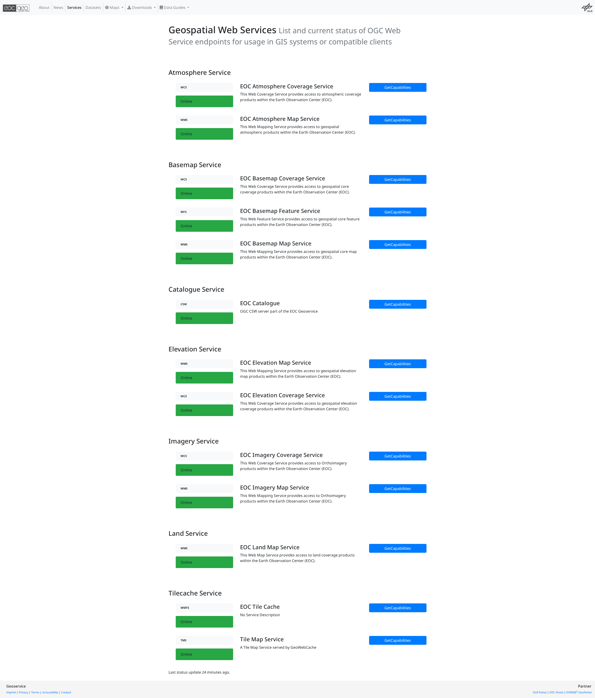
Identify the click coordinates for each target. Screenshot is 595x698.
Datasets (93, 7)
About (44, 7)
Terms (35, 692)
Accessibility (50, 692)
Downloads (142, 7)
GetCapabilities (397, 87)
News (58, 7)
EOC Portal (556, 692)
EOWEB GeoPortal (579, 692)
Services (74, 7)
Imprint (11, 692)
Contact (66, 692)
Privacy (23, 692)
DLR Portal (539, 692)
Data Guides (174, 7)
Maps (114, 7)
